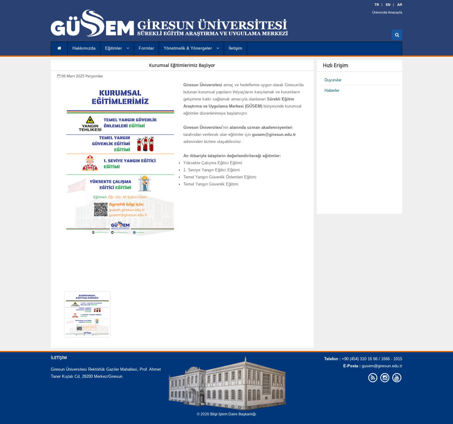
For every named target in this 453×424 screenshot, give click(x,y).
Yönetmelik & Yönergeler (188, 48)
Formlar (146, 48)
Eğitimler (114, 48)
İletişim (235, 48)
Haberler (331, 90)
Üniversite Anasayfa (387, 12)
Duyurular (332, 80)
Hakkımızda (84, 48)
